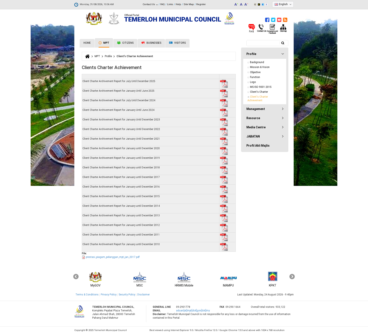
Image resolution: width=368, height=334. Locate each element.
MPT (106, 42)
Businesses (153, 42)
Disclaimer (143, 294)
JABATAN (253, 136)
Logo (253, 82)
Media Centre (256, 127)
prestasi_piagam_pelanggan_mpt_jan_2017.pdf (113, 257)
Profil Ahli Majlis (258, 145)
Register (201, 4)
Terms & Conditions (87, 294)
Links (170, 4)
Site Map (189, 4)
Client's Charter (259, 91)
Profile (108, 56)
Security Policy (127, 294)
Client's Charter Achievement (258, 98)
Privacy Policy (108, 294)
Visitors (180, 42)
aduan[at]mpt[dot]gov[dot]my (193, 310)
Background (257, 62)
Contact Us (149, 4)
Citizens (128, 42)
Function (255, 77)
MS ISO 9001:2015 (261, 86)
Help (178, 4)
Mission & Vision (260, 67)
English (283, 4)
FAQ (162, 4)
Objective (255, 72)
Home (87, 42)
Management (255, 109)
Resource (253, 118)
